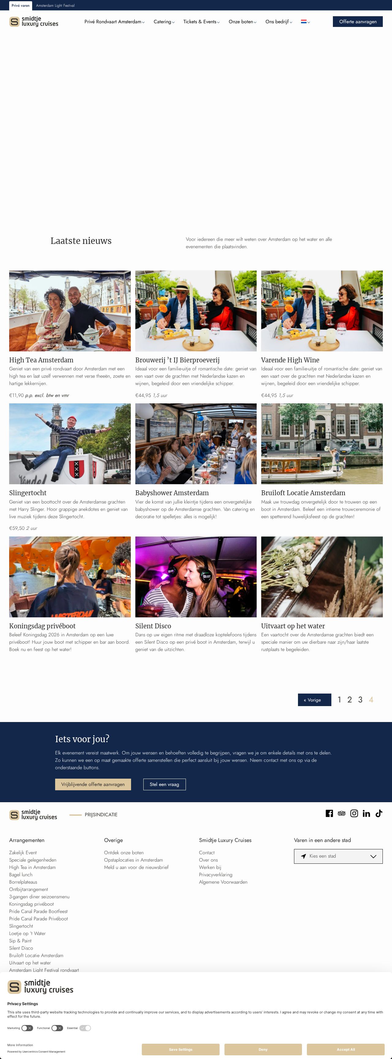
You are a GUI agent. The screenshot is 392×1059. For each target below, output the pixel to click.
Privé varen (21, 5)
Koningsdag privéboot (31, 903)
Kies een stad (323, 855)
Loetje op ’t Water (27, 933)
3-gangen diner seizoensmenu (39, 896)
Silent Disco (21, 948)
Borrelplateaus (23, 881)
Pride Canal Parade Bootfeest (38, 911)
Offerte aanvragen (358, 21)
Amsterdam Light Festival (55, 5)
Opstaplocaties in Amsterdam (133, 859)
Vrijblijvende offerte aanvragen (93, 784)
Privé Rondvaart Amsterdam (113, 21)
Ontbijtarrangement (28, 889)
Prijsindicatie (101, 814)
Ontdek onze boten (124, 852)
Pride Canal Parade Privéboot (38, 918)
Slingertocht (21, 926)
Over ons (208, 859)
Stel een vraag (164, 784)
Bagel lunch (20, 874)
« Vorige (312, 700)
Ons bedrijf (277, 21)
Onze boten (241, 21)
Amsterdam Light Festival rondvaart (44, 970)
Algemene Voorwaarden (223, 881)
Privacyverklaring (215, 874)
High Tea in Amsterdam (32, 867)
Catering (162, 21)
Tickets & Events (199, 21)
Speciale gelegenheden (32, 859)
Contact (207, 852)
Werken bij (210, 867)
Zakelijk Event (23, 852)
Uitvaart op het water (30, 962)
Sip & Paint (20, 940)
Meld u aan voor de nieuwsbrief (136, 867)
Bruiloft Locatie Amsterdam (36, 955)
